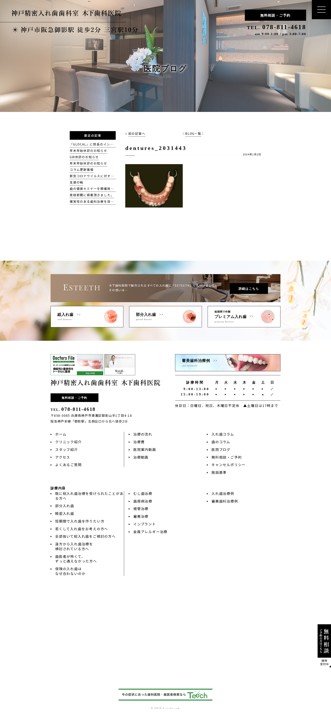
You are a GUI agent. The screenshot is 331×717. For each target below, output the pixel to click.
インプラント (144, 523)
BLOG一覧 (193, 133)
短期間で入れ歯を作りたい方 (79, 521)
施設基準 (219, 472)
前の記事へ (136, 133)
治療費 (139, 441)
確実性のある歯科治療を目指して (95, 201)
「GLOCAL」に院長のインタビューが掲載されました (110, 144)
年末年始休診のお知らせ (88, 150)
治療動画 (140, 457)
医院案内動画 (144, 449)
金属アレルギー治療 (150, 531)
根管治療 (140, 508)
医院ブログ (220, 449)
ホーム (60, 434)
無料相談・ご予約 (275, 15)
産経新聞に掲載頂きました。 (92, 195)
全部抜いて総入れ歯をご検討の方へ (85, 536)
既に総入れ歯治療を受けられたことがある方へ (89, 496)
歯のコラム (220, 441)
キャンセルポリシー (228, 464)
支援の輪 (76, 182)
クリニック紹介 (68, 441)
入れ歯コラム (222, 434)
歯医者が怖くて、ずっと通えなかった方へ (76, 559)
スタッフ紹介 (66, 449)
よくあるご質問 (68, 464)
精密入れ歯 (64, 513)
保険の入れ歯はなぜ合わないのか (70, 571)
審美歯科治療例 (224, 501)
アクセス (62, 457)
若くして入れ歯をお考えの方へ (81, 528)
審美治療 (140, 516)
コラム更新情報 (82, 169)
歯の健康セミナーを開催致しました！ (99, 188)
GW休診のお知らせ (84, 157)
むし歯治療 (142, 493)
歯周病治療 (142, 501)
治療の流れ (142, 434)
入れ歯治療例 (222, 493)
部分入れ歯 (64, 505)
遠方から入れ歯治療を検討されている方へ (74, 546)
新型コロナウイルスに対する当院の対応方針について (111, 176)
